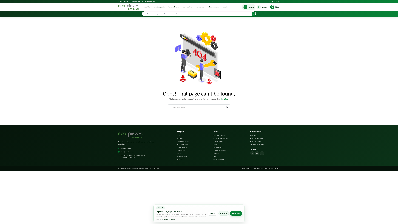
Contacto (225, 7)
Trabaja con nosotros (213, 7)
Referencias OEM (182, 156)
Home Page (225, 99)
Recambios (147, 7)
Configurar (223, 213)
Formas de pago (218, 141)
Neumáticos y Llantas (159, 7)
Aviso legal (253, 135)
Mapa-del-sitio (218, 147)
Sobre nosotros (200, 7)
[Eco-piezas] (128, 7)
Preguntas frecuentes (220, 135)
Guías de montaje (219, 159)
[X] (262, 153)
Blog (215, 156)
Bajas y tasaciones (187, 7)
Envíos (215, 144)
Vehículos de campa (173, 7)
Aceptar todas (236, 213)
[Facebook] (252, 153)
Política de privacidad (256, 138)
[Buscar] (253, 14)
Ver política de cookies (168, 219)
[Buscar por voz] (145, 14)
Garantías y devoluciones (221, 138)
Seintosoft (156, 168)
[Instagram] (257, 153)
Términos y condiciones (257, 144)
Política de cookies (255, 141)
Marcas (179, 153)
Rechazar (212, 213)
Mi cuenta (216, 153)
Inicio (178, 135)
